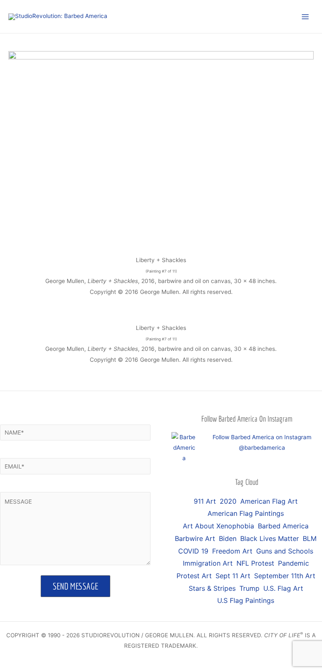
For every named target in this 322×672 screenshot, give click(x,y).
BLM (310, 538)
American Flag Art (269, 501)
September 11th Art (284, 576)
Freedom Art (232, 551)
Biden (227, 538)
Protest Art (194, 576)
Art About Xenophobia (218, 526)
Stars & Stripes (212, 588)
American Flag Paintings (246, 513)
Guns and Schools (284, 551)
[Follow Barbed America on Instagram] (184, 447)
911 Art (205, 501)
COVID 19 (193, 551)
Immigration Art (208, 563)
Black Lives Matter (269, 538)
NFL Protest (255, 563)
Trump (249, 588)
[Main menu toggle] (305, 16)
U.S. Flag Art (283, 588)
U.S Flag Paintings (245, 600)
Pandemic (293, 563)
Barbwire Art (195, 538)
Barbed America (283, 526)
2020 (228, 501)
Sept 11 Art (233, 576)
